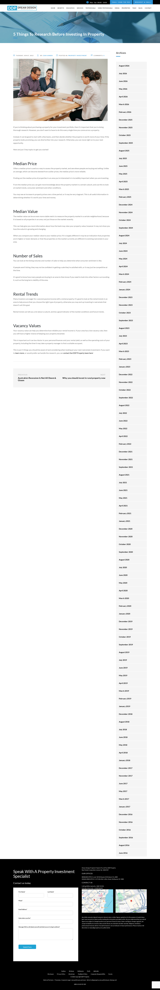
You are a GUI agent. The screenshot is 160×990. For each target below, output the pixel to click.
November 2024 (125, 212)
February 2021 (125, 513)
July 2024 (123, 243)
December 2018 (125, 714)
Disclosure (51, 974)
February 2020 (125, 606)
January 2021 (124, 521)
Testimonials (90, 8)
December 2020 (125, 529)
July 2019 (123, 660)
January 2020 (124, 614)
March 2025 (124, 189)
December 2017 (125, 768)
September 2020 (126, 552)
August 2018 (124, 722)
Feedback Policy (82, 974)
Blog (140, 8)
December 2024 (125, 204)
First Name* (22, 892)
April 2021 (123, 505)
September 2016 (126, 837)
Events (110, 974)
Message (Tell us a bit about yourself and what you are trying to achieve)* (39, 927)
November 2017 (125, 776)
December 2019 (125, 621)
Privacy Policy (61, 974)
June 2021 (123, 490)
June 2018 (123, 737)
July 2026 (123, 73)
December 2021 (125, 451)
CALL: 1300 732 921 (121, 2)
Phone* (20, 900)
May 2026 (123, 89)
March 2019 (124, 691)
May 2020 (123, 583)
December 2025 (125, 120)
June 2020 (123, 575)
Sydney (63, 971)
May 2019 (123, 675)
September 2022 (126, 397)
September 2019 (126, 644)
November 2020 (125, 536)
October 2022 (125, 390)
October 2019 (125, 637)
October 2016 (125, 830)
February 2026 (125, 112)
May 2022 (123, 428)
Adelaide (96, 971)
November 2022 (125, 382)
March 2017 (124, 799)
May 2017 (123, 791)
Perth (88, 971)
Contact (148, 8)
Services (80, 8)
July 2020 (123, 567)
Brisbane (71, 971)
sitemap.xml (113, 980)
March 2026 (124, 104)
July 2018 (123, 729)
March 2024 (124, 274)
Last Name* (51, 892)
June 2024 (123, 251)
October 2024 (125, 220)
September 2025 (126, 143)
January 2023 (124, 367)
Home (53, 8)
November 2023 (125, 305)
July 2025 (123, 158)
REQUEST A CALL (143, 2)
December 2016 (125, 814)
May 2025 (123, 174)
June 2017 (123, 783)
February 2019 (125, 698)
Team (134, 8)
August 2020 (124, 559)
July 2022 (123, 413)
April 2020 (123, 590)
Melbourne (80, 971)
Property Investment (77, 55)
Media (117, 8)
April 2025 (123, 181)
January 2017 (124, 806)
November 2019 (125, 629)
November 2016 (125, 822)
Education (70, 8)
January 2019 (124, 706)
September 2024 (126, 228)
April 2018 (123, 752)
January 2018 (124, 760)
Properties (126, 8)
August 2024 (124, 235)
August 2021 (124, 475)
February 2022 (125, 444)
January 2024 (124, 289)
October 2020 (125, 544)
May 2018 (123, 745)
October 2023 (125, 313)
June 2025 (123, 166)
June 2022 (123, 421)
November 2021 (125, 459)
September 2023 (126, 320)
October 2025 (125, 135)
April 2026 (123, 96)
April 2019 (123, 683)
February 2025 (125, 197)
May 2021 (123, 498)
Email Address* (23, 909)
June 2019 (123, 668)
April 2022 (123, 436)
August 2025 (124, 150)
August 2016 (124, 845)
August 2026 (124, 66)
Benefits (61, 8)
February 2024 (125, 282)
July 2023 (123, 336)
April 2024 (123, 266)
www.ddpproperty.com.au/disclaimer (99, 927)
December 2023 (125, 297)
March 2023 (124, 351)
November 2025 (125, 127)
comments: (99, 55)
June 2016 (123, 853)
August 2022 (124, 405)
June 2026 (123, 81)
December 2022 (125, 374)
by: (46, 55)
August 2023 (124, 328)
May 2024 (123, 258)
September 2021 (126, 467)
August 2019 (124, 652)
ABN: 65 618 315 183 (80, 984)
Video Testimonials (105, 8)
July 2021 (123, 482)
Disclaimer (72, 974)
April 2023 (123, 343)
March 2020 (124, 598)
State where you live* (25, 918)
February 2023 (125, 359)
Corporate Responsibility (98, 974)
